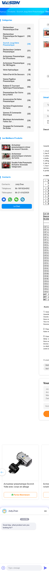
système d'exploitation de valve (17, 107)
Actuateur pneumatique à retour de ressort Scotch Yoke (21, 147)
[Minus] (45, 511)
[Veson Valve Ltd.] (11, 4)
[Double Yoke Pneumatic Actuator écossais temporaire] (6, 165)
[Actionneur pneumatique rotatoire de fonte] (6, 156)
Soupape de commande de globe (17, 127)
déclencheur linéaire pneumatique (17, 51)
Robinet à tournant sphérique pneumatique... (17, 87)
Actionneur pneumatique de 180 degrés (17, 64)
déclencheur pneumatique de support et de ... (17, 36)
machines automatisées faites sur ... (17, 120)
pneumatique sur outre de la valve (17, 94)
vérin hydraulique (17, 70)
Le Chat (17, 206)
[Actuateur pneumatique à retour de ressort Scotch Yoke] (6, 147)
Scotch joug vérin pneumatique (17, 44)
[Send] (45, 568)
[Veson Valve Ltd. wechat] (16, 199)
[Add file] (3, 568)
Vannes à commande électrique (17, 114)
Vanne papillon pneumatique (17, 80)
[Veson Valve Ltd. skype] (23, 199)
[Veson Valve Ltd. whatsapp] (10, 199)
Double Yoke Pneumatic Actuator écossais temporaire (22, 165)
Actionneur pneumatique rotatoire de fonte (21, 156)
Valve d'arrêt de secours (17, 74)
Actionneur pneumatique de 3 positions (17, 57)
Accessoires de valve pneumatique (17, 100)
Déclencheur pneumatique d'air (17, 28)
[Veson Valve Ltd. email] (4, 199)
